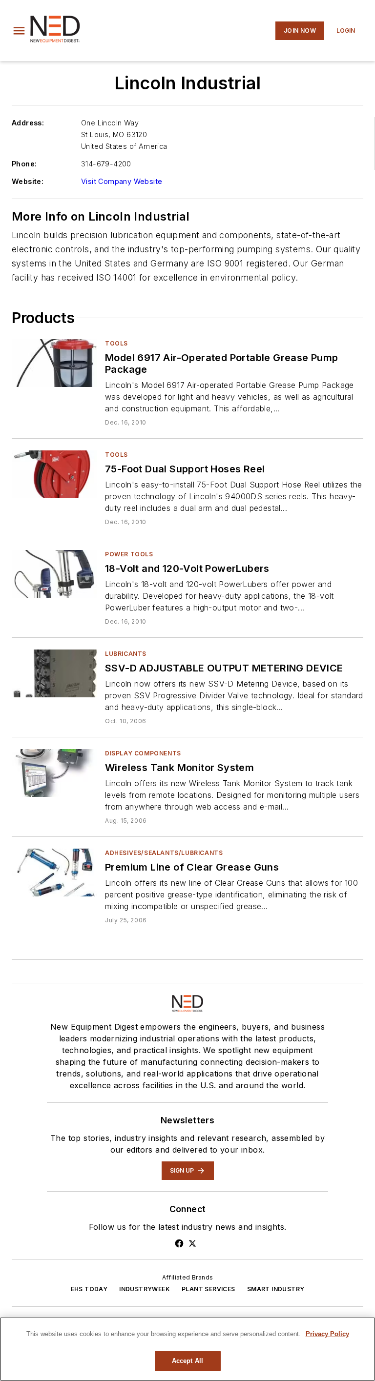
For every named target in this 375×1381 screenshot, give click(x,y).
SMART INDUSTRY (276, 1289)
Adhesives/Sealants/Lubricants (164, 852)
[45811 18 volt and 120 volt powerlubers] (54, 573)
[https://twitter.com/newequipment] (192, 1243)
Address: (28, 123)
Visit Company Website (121, 181)
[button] (19, 30)
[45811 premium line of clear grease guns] (54, 872)
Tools (116, 343)
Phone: (24, 164)
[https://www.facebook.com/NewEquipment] (179, 1243)
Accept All (187, 1360)
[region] (187, 1349)
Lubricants (125, 653)
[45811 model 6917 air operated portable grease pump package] (54, 362)
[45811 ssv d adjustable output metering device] (54, 673)
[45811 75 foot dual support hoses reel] (54, 474)
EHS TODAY (89, 1289)
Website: (27, 181)
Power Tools (129, 554)
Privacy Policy (327, 1334)
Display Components (143, 753)
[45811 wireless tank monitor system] (54, 772)
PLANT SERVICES (208, 1289)
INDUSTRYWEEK (144, 1289)
